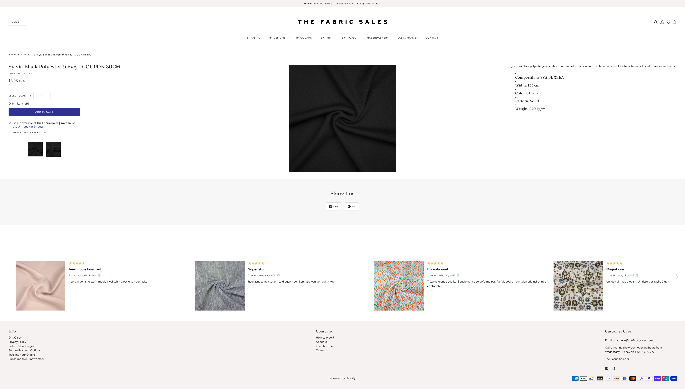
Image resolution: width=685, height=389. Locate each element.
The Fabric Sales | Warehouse (56, 123)
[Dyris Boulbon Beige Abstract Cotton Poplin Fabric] (578, 285)
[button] (677, 275)
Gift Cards (15, 337)
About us (321, 342)
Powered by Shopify (342, 378)
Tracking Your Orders (22, 354)
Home (12, 54)
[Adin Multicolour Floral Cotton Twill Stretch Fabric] (398, 285)
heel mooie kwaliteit (85, 269)
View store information (29, 132)
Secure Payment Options (24, 350)
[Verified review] (99, 275)
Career (320, 350)
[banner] (342, 21)
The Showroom (325, 346)
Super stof (256, 269)
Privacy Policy (17, 342)
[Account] (662, 22)
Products (26, 54)
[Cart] (675, 22)
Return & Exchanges (21, 346)
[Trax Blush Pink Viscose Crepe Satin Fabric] (40, 285)
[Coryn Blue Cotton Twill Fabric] (219, 285)
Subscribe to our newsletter (26, 359)
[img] (656, 22)
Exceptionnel (437, 269)
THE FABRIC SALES (20, 73)
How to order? (325, 337)
